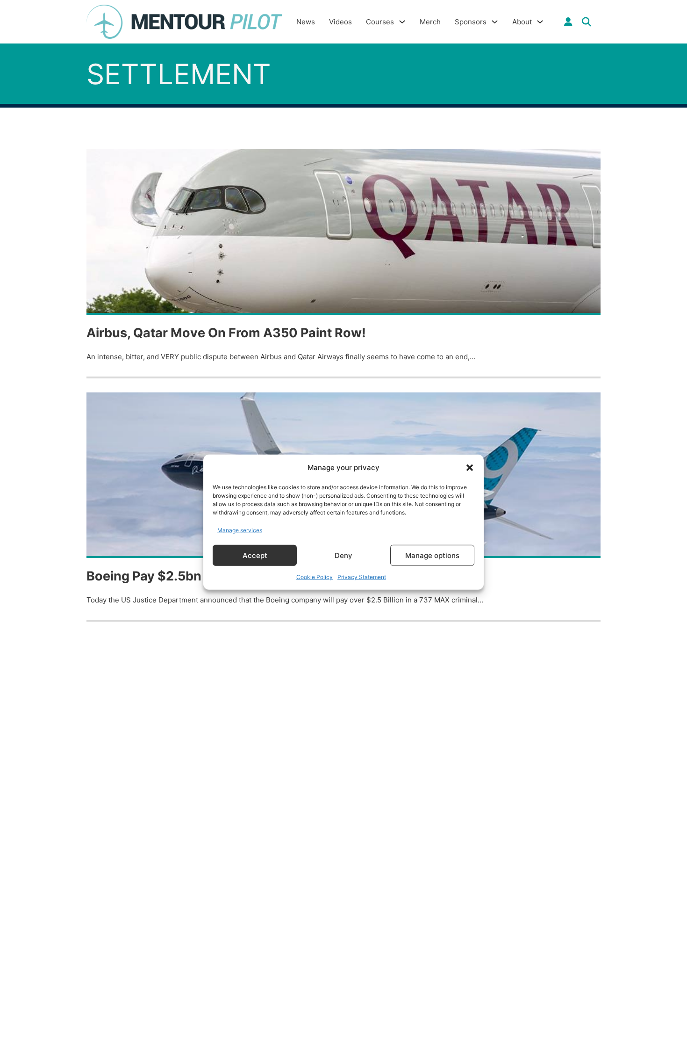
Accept (255, 555)
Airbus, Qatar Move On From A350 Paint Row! (226, 333)
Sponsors (471, 21)
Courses (380, 21)
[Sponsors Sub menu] (494, 21)
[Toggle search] (586, 22)
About (522, 21)
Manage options (432, 555)
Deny (343, 555)
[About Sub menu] (540, 21)
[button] (469, 467)
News (305, 21)
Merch (430, 21)
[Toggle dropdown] (568, 22)
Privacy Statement (361, 576)
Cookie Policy (314, 576)
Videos (340, 21)
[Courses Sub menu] (402, 21)
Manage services (239, 529)
